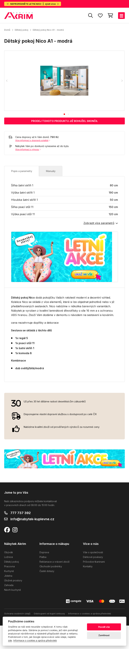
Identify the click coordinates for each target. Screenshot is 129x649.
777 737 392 (20, 513)
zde (10, 640)
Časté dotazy (46, 571)
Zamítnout (104, 635)
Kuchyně (9, 571)
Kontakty (88, 566)
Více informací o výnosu (27, 149)
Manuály (50, 171)
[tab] (64, 114)
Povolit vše (104, 627)
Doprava (44, 552)
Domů (7, 29)
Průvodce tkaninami (94, 561)
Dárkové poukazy (93, 557)
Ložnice (8, 557)
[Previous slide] (6, 80)
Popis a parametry (21, 171)
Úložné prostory (13, 580)
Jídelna (8, 575)
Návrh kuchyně (12, 589)
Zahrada (8, 585)
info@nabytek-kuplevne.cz (32, 519)
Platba (42, 557)
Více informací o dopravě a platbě (31, 140)
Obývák (8, 552)
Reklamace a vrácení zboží (54, 561)
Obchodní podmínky (50, 566)
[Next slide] (121, 80)
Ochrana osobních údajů (17, 613)
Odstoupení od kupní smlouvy (49, 613)
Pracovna (9, 566)
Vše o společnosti (93, 552)
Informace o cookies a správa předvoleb (89, 613)
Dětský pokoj (21, 29)
